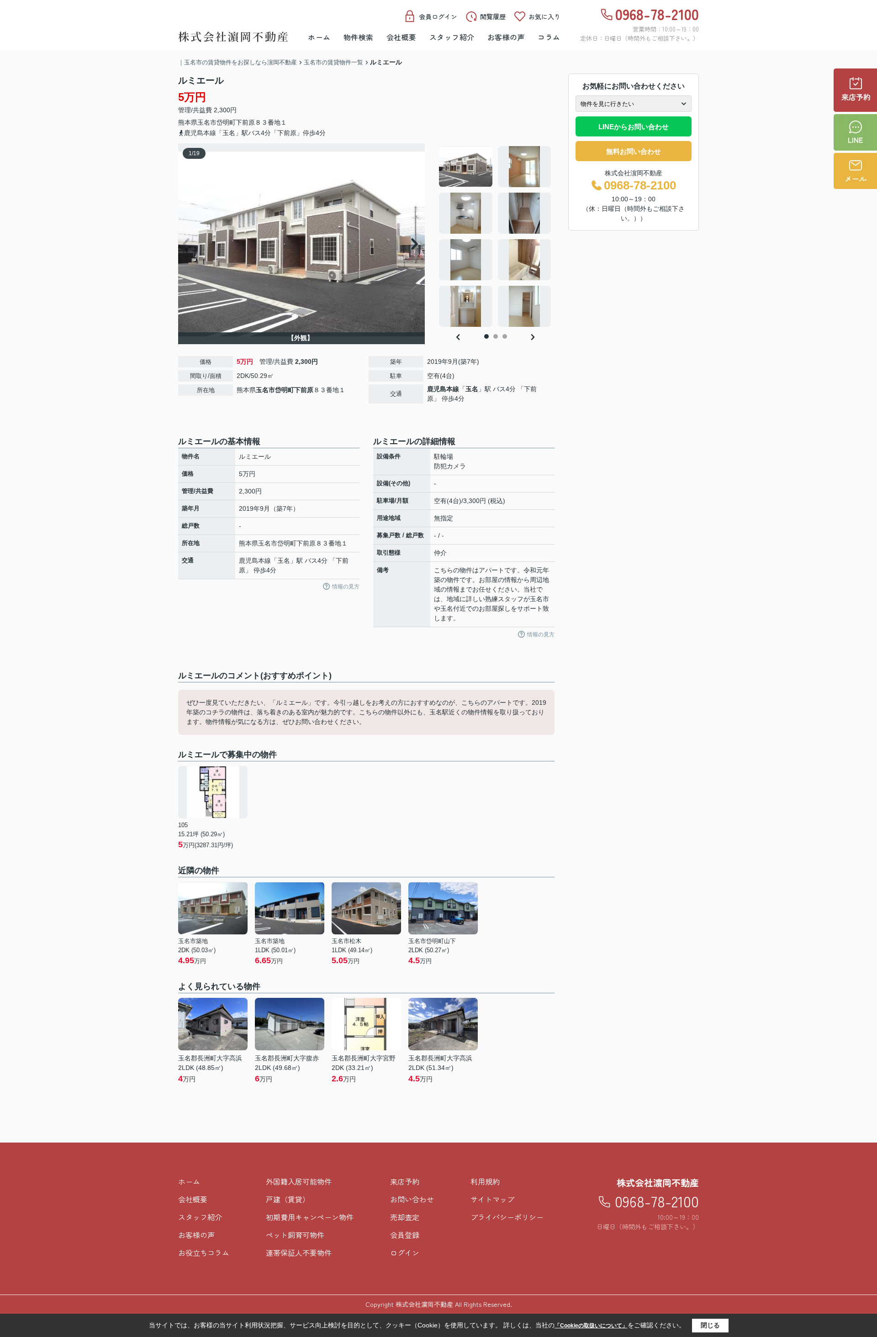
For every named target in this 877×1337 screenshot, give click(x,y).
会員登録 (404, 1234)
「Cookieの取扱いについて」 (591, 1325)
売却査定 (404, 1216)
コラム (549, 36)
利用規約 (485, 1181)
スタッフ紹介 (452, 36)
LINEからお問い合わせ (633, 127)
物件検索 (358, 36)
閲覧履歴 (493, 16)
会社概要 (401, 36)
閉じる (710, 1325)
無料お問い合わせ (633, 151)
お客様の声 (506, 36)
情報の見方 (345, 586)
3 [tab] (504, 336)
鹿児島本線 (443, 389)
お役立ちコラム (203, 1252)
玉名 (471, 389)
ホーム (319, 36)
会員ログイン (438, 16)
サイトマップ (492, 1199)
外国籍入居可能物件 (299, 1181)
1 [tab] (486, 336)
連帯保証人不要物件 (299, 1252)
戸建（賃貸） (288, 1199)
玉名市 (207, 122)
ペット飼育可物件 (295, 1234)
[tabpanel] (495, 236)
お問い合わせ (412, 1199)
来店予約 (404, 1181)
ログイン (404, 1252)
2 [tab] (495, 336)
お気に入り (544, 16)
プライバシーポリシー (507, 1216)
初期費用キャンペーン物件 (310, 1216)
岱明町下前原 (236, 122)
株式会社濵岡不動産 (658, 1182)
